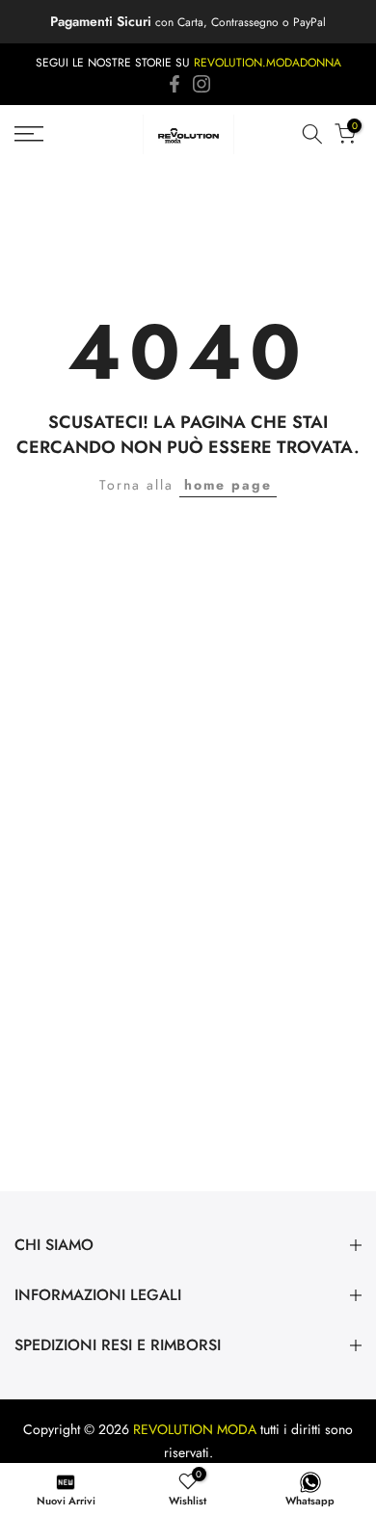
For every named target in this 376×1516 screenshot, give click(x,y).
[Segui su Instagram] (201, 83)
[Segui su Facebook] (174, 83)
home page (228, 484)
